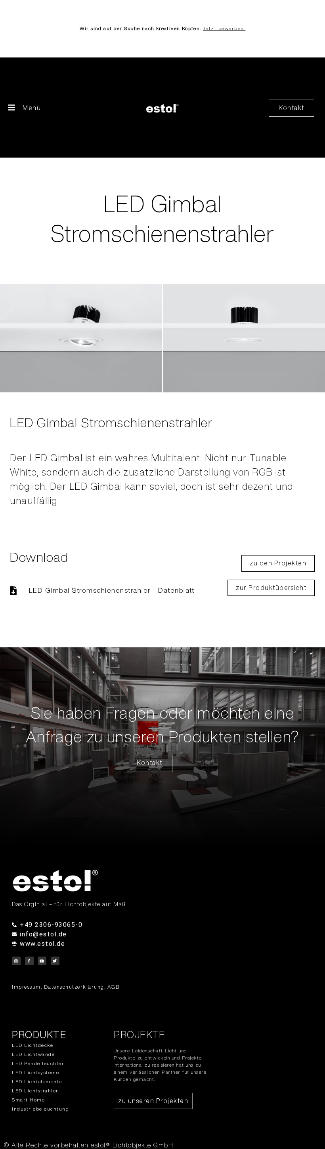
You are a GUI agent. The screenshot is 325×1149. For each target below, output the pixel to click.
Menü (32, 108)
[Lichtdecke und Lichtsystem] (162, 108)
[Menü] (12, 108)
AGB (113, 986)
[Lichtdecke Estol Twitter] (55, 961)
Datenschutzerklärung (74, 986)
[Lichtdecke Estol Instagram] (16, 961)
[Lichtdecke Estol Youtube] (42, 961)
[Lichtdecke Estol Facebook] (29, 961)
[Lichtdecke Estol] (121, 880)
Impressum (26, 986)
